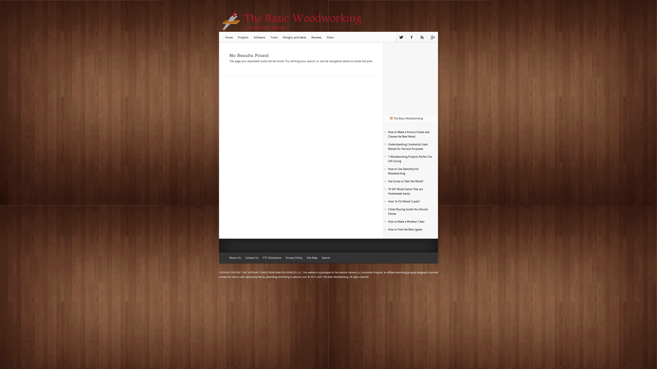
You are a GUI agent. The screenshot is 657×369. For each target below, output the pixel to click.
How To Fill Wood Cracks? (404, 201)
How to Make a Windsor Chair (406, 221)
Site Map (312, 257)
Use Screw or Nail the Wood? (405, 181)
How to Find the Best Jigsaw (405, 229)
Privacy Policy (294, 257)
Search (326, 257)
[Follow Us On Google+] (432, 37)
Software (259, 37)
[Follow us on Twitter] (401, 37)
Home (229, 37)
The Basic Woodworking (408, 118)
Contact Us (252, 257)
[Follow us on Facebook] (412, 37)
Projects (243, 37)
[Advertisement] (410, 73)
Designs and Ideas (294, 37)
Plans (330, 37)
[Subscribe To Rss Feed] (422, 37)
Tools (274, 37)
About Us (235, 257)
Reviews (316, 37)
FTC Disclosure (272, 257)
